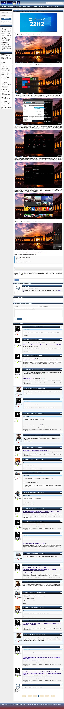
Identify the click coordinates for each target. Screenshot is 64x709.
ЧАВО (52, 6)
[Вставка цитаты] (31, 309)
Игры (44, 6)
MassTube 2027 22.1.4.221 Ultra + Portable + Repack (6, 36)
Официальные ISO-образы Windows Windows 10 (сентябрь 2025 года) (35, 567)
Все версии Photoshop (18, 6)
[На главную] (13, 2)
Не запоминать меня (6, 21)
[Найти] (63, 3)
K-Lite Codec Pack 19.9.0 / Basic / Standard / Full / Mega (6, 47)
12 (48, 696)
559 (51, 696)
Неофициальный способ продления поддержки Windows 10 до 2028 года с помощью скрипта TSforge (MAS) (42, 344)
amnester (27, 472)
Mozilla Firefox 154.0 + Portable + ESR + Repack (6, 29)
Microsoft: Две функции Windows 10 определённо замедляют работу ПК (36, 450)
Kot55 (27, 581)
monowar (27, 492)
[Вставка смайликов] (27, 309)
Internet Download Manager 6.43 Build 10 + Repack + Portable (6, 34)
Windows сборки (10, 6)
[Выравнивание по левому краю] (22, 309)
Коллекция (40, 6)
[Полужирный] (15, 309)
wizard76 (28, 388)
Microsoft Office (34, 6)
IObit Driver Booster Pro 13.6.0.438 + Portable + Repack (6, 45)
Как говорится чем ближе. (27, 378)
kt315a (27, 459)
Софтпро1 (28, 339)
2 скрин (24, 376)
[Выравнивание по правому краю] (25, 309)
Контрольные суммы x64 (20, 267)
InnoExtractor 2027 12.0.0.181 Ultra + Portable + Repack (6, 43)
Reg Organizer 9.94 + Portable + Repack (6, 49)
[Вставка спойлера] (34, 309)
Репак (5, 6)
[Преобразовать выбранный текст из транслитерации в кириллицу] (33, 309)
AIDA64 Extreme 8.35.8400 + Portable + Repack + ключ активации (6, 40)
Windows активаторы (26, 6)
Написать (56, 6)
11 (45, 696)
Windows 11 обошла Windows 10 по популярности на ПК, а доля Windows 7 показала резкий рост (40, 671)
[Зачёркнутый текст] (20, 309)
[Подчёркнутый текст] (18, 309)
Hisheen (27, 326)
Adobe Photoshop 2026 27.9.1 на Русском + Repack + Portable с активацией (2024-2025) (6, 31)
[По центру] (24, 309)
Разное (47, 6)
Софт (2, 6)
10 (43, 696)
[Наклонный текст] (17, 309)
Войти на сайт (6, 18)
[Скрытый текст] (29, 309)
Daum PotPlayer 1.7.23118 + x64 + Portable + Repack (6, 38)
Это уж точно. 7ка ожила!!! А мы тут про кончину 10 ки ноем (33, 543)
